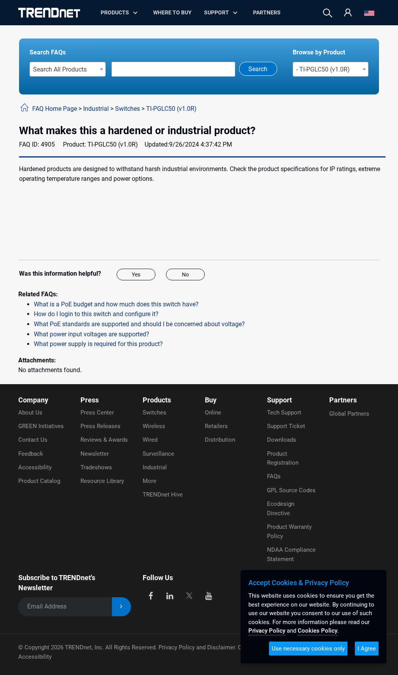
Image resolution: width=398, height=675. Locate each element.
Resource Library (102, 480)
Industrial (96, 108)
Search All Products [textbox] (60, 69)
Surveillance (158, 453)
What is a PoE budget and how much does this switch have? (116, 304)
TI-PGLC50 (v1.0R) (171, 108)
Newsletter (94, 453)
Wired (150, 439)
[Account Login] (348, 13)
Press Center (97, 412)
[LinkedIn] (170, 595)
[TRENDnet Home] (49, 12)
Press (89, 400)
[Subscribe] (121, 606)
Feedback (30, 453)
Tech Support (284, 412)
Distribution (220, 439)
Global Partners (349, 413)
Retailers (216, 426)
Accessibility (35, 467)
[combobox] (68, 69)
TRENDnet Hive (163, 494)
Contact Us (32, 439)
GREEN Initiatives (41, 426)
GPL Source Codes (291, 490)
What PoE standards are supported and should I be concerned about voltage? (139, 324)
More (149, 480)
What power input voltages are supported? (91, 334)
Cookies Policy (317, 630)
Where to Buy (172, 12)
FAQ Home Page (54, 108)
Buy (210, 400)
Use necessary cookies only (308, 648)
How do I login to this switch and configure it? (96, 314)
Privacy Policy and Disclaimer (197, 647)
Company (33, 400)
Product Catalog (39, 480)
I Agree (367, 648)
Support (216, 12)
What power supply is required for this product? (98, 344)
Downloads (281, 439)
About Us (30, 412)
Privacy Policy (266, 630)
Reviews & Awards (104, 439)
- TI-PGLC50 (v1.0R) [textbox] (323, 69)
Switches (127, 108)
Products (157, 400)
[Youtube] (208, 595)
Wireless (154, 426)
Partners (267, 12)
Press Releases (100, 426)
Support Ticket (286, 426)
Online (213, 412)
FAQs (274, 476)
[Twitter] (189, 595)
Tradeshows (96, 467)
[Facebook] (151, 595)
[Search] (327, 13)
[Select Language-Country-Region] (369, 13)
